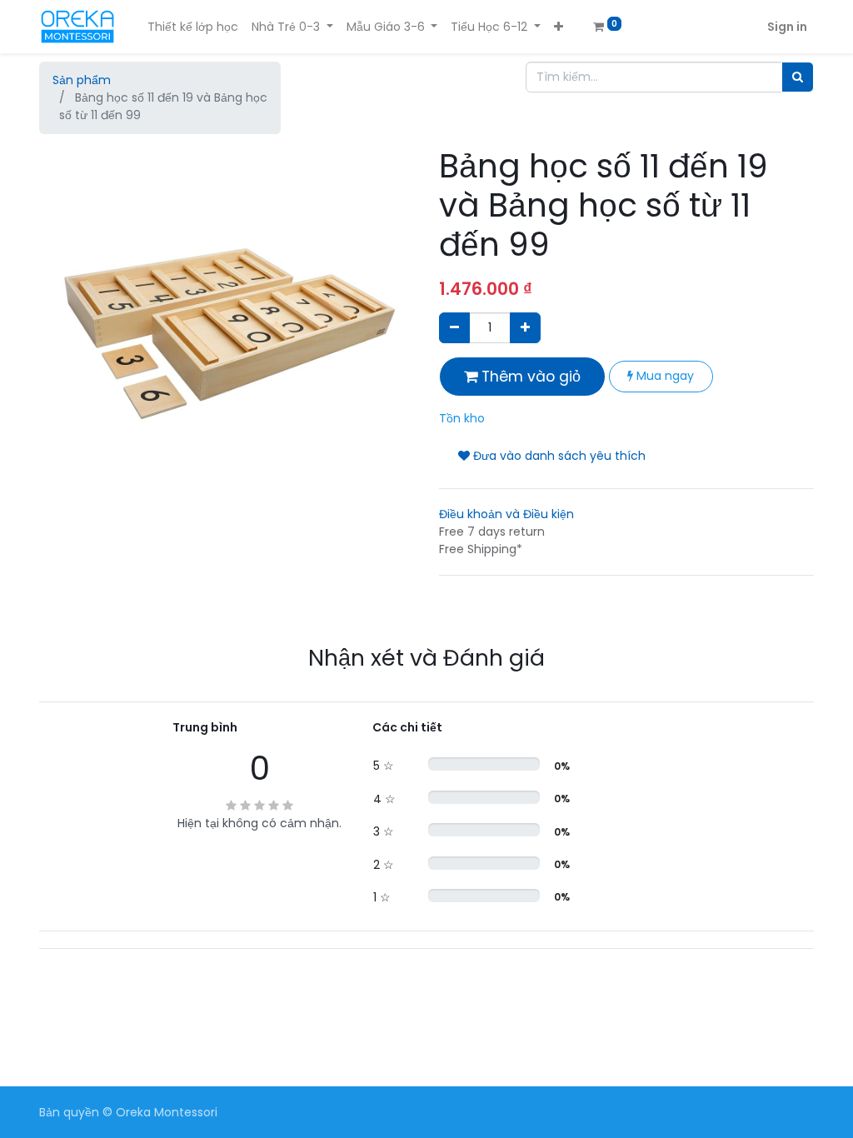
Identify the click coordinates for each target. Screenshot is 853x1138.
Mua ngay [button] (663, 375)
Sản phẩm (81, 80)
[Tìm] (797, 77)
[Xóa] (454, 327)
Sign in (787, 26)
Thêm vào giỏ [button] (529, 377)
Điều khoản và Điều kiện (506, 514)
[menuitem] (193, 27)
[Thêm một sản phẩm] (525, 327)
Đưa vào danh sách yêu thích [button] (558, 455)
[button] (558, 27)
